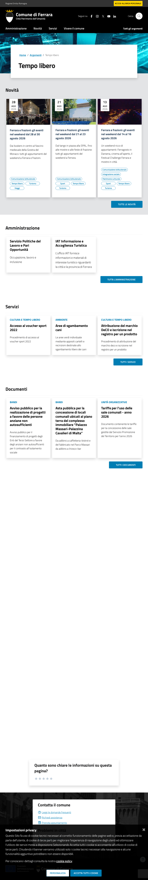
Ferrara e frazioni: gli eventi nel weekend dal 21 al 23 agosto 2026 (72, 134)
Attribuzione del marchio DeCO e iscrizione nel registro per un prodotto (119, 330)
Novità (38, 28)
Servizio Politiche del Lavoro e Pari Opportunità (25, 245)
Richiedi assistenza (52, 818)
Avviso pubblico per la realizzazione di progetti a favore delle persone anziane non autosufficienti (28, 416)
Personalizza (58, 873)
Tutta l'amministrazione (121, 279)
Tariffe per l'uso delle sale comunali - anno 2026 (116, 412)
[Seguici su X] (102, 16)
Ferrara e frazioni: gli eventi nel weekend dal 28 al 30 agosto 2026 (26, 134)
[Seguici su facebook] (90, 16)
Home (22, 55)
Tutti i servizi (128, 362)
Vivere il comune (74, 28)
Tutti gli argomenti (133, 28)
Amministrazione (16, 28)
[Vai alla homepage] (10, 16)
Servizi (53, 28)
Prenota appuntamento (54, 823)
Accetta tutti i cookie (86, 873)
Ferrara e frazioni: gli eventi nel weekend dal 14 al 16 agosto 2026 (118, 134)
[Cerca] (139, 16)
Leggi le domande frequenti (56, 812)
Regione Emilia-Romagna (16, 3)
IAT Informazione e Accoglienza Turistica (71, 243)
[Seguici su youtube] (108, 16)
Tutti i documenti (126, 465)
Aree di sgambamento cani (72, 327)
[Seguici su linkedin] (113, 16)
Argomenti (35, 55)
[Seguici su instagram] (96, 16)
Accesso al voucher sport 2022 (28, 327)
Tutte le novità (127, 204)
